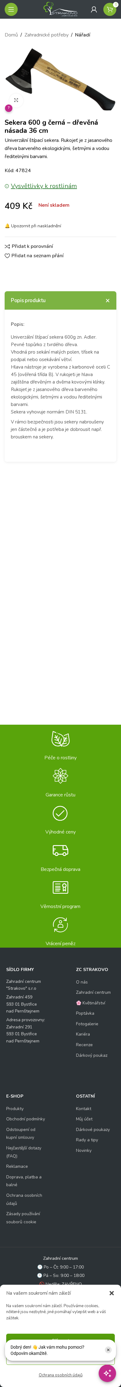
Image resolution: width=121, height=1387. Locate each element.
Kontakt (83, 1109)
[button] (112, 1293)
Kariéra (83, 1034)
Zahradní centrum (93, 992)
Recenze (84, 1045)
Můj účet (84, 1119)
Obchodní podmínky (25, 1119)
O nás (82, 982)
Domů (11, 34)
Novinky (84, 1150)
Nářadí (82, 34)
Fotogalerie (87, 1024)
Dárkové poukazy (93, 1130)
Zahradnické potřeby (47, 34)
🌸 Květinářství (90, 1003)
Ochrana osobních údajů (61, 1375)
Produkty (15, 1109)
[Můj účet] (94, 9)
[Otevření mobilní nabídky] (11, 9)
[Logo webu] (60, 9)
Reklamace (17, 1166)
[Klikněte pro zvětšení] (16, 101)
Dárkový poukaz (91, 1055)
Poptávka (85, 1013)
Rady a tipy (87, 1140)
